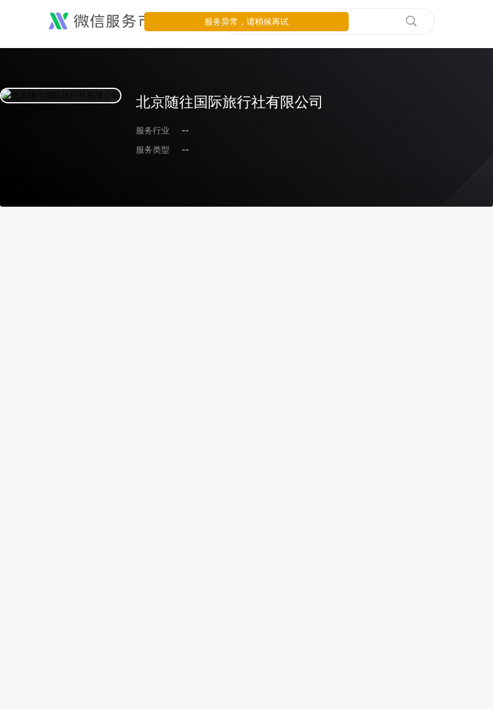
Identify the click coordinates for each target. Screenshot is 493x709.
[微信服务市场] (108, 21)
